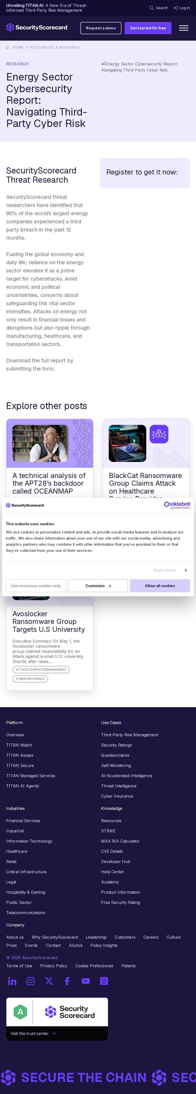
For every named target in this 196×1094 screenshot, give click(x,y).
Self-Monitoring (116, 765)
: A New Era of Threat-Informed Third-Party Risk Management (46, 8)
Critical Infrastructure (26, 871)
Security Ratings (116, 745)
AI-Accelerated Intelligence (126, 775)
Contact (53, 945)
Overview (15, 734)
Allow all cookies (160, 586)
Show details (164, 570)
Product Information (120, 892)
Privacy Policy (53, 965)
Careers (150, 937)
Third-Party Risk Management (129, 734)
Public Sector (19, 902)
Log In (185, 8)
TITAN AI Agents (22, 785)
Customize (95, 586)
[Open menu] (184, 28)
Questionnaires (115, 755)
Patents (128, 965)
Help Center (112, 871)
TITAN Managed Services (30, 775)
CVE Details (112, 851)
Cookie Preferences (94, 965)
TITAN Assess (19, 755)
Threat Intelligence (119, 785)
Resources (41, 47)
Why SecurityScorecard (55, 937)
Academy (110, 881)
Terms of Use (19, 965)
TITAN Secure (20, 765)
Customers (125, 937)
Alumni (75, 945)
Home (18, 47)
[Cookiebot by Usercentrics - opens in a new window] (167, 505)
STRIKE (108, 830)
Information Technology (29, 841)
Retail (11, 861)
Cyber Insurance (117, 796)
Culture (174, 937)
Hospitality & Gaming (25, 892)
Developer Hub (115, 861)
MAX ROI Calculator (120, 841)
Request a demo (101, 28)
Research (70, 47)
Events (31, 945)
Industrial (14, 830)
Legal (11, 881)
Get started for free (148, 28)
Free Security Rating (120, 902)
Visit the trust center (31, 1033)
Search (162, 8)
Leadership (96, 937)
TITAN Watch (19, 745)
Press (11, 945)
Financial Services (23, 820)
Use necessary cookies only (36, 586)
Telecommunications (25, 912)
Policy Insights (104, 945)
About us (15, 937)
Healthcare (16, 851)
